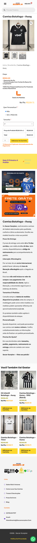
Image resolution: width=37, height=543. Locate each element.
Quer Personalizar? (10, 107)
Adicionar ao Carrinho (7, 409)
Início (5, 65)
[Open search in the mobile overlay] (18, 10)
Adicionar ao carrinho (19, 141)
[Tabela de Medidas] (18, 93)
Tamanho (7, 120)
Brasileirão (12, 65)
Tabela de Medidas (18, 97)
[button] (5, 4)
